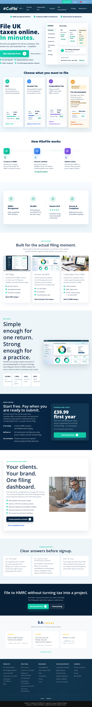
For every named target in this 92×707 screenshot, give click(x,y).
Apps (4, 684)
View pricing (57, 606)
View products (37, 54)
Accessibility (42, 676)
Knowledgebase (43, 667)
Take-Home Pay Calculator (25, 690)
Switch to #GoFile (61, 679)
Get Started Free (11, 53)
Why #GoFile (77, 676)
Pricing (73, 8)
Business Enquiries (79, 667)
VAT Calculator (25, 678)
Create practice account (19, 519)
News (40, 673)
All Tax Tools (24, 667)
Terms (40, 682)
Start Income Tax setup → (44, 299)
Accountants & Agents (62, 667)
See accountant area (16, 525)
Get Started (66, 2)
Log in (75, 2)
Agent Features (60, 670)
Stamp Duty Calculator (27, 686)
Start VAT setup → (12, 297)
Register (48, 698)
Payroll (52, 8)
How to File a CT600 (44, 670)
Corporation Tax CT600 (10, 676)
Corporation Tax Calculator (25, 682)
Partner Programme (62, 676)
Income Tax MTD (8, 673)
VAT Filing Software (9, 667)
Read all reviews (46, 652)
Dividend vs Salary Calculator (26, 674)
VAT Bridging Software (10, 670)
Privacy (41, 679)
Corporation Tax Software (7, 680)
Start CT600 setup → (71, 299)
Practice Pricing (60, 673)
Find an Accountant (62, 682)
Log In (42, 698)
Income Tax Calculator (27, 670)
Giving (76, 670)
